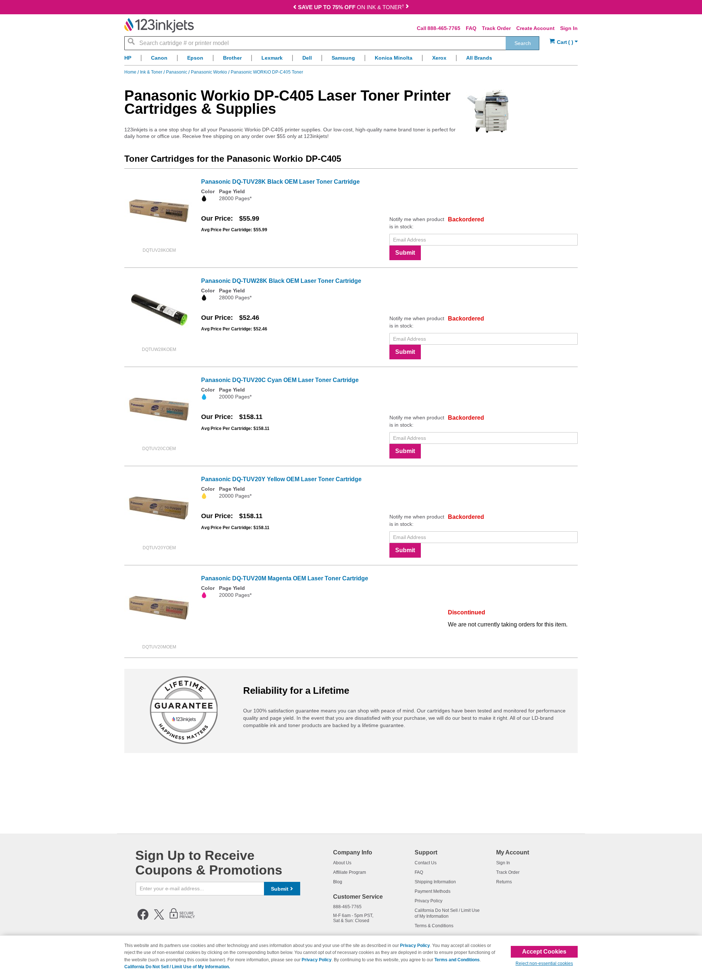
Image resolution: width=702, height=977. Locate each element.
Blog (337, 881)
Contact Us (426, 862)
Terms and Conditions (457, 959)
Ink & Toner (151, 72)
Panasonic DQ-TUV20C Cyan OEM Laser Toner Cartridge (280, 380)
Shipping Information (435, 881)
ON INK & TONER (351, 7)
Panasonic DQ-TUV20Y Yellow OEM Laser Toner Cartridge (281, 479)
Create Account (535, 28)
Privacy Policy (428, 900)
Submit (405, 253)
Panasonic (177, 72)
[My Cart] (564, 42)
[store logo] (159, 25)
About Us (342, 862)
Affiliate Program (349, 872)
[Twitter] (159, 918)
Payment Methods (432, 891)
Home (130, 72)
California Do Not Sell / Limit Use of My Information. (177, 966)
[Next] (407, 8)
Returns (504, 881)
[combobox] (331, 43)
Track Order (496, 28)
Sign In (569, 28)
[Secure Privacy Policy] (182, 918)
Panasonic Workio (209, 72)
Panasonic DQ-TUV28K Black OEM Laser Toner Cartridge (280, 182)
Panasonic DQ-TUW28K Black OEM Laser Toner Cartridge (281, 281)
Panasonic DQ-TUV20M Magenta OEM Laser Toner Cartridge (284, 578)
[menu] (351, 59)
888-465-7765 (443, 28)
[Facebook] (142, 918)
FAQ (471, 28)
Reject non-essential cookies (544, 963)
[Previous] (295, 8)
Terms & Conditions (434, 925)
